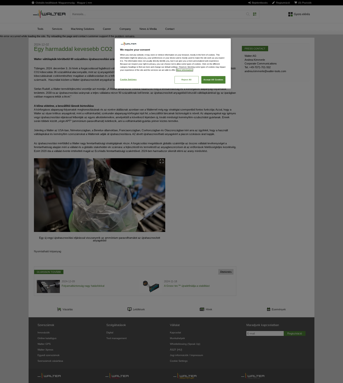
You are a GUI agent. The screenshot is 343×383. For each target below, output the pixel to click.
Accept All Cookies (213, 80)
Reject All (187, 80)
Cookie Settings (128, 79)
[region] (173, 63)
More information (185, 70)
